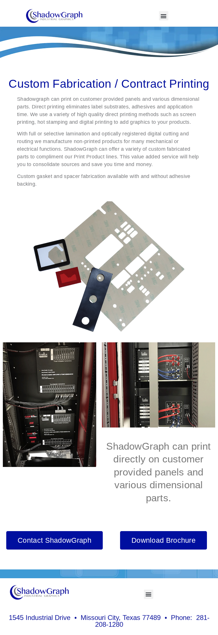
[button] (163, 15)
